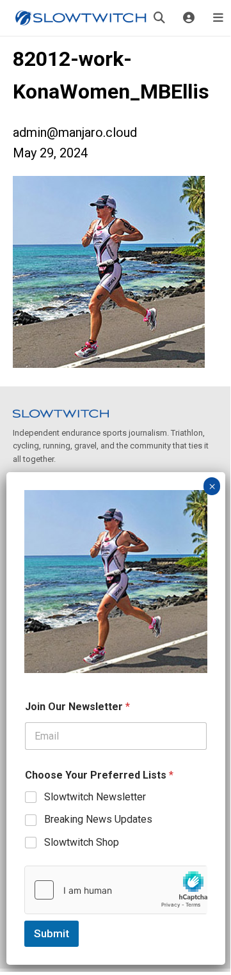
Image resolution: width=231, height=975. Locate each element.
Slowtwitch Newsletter (95, 797)
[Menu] (218, 18)
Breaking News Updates (98, 819)
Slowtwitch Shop (81, 842)
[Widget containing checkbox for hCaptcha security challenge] (115, 890)
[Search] (159, 18)
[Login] (189, 18)
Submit (51, 933)
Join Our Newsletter (77, 707)
